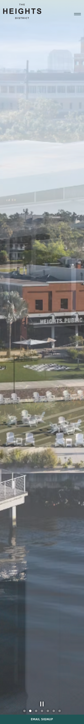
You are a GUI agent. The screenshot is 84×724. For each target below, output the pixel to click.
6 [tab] (54, 711)
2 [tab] (30, 711)
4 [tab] (42, 711)
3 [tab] (36, 711)
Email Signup (42, 719)
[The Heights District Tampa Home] (22, 11)
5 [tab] (48, 711)
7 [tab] (60, 711)
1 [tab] (24, 711)
